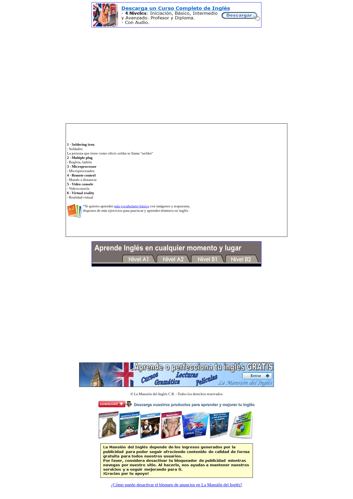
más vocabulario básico (131, 206)
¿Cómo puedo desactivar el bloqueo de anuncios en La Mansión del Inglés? (176, 484)
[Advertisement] (176, 70)
